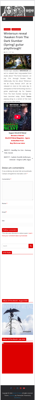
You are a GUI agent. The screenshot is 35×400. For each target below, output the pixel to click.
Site (3, 221)
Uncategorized (16, 29)
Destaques (7, 29)
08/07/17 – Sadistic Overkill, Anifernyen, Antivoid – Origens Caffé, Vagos (17, 158)
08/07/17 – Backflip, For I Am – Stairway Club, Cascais (17, 151)
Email (4, 212)
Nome (4, 203)
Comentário (6, 179)
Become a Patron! (17, 136)
